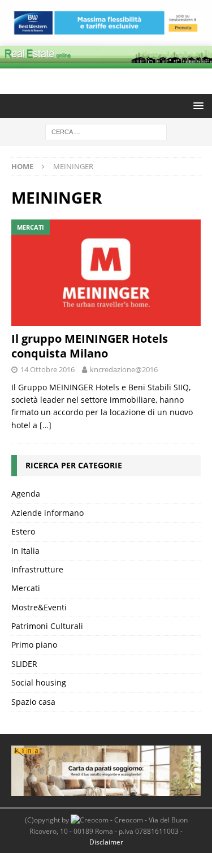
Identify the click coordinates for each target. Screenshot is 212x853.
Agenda (25, 493)
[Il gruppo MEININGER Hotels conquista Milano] (106, 272)
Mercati (25, 588)
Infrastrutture (37, 569)
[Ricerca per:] (106, 131)
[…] (45, 425)
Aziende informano (47, 512)
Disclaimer (106, 842)
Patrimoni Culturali (47, 626)
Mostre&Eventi (39, 607)
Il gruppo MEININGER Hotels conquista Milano (89, 346)
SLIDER (24, 663)
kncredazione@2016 (124, 369)
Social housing (38, 682)
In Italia (25, 550)
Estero (23, 531)
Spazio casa (33, 701)
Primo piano (34, 644)
